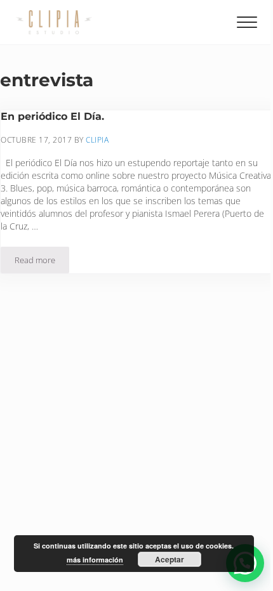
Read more (42, 262)
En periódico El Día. (52, 116)
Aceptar (169, 559)
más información (95, 559)
